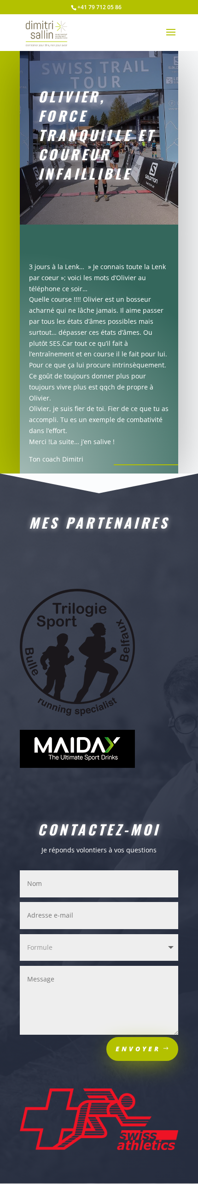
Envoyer (138, 1048)
